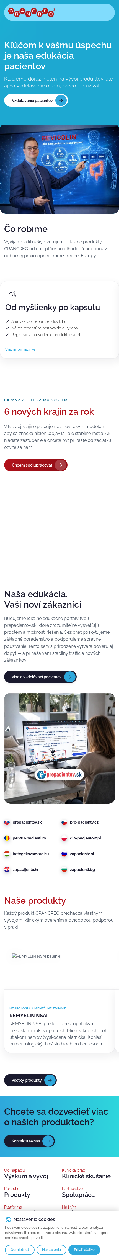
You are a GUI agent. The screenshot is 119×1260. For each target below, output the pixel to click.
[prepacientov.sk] (59, 748)
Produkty (17, 1195)
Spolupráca (78, 1195)
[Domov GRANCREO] (31, 12)
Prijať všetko (84, 1250)
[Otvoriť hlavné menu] (105, 12)
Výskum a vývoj (26, 1176)
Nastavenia (51, 1250)
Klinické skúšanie (86, 1176)
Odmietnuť (20, 1250)
